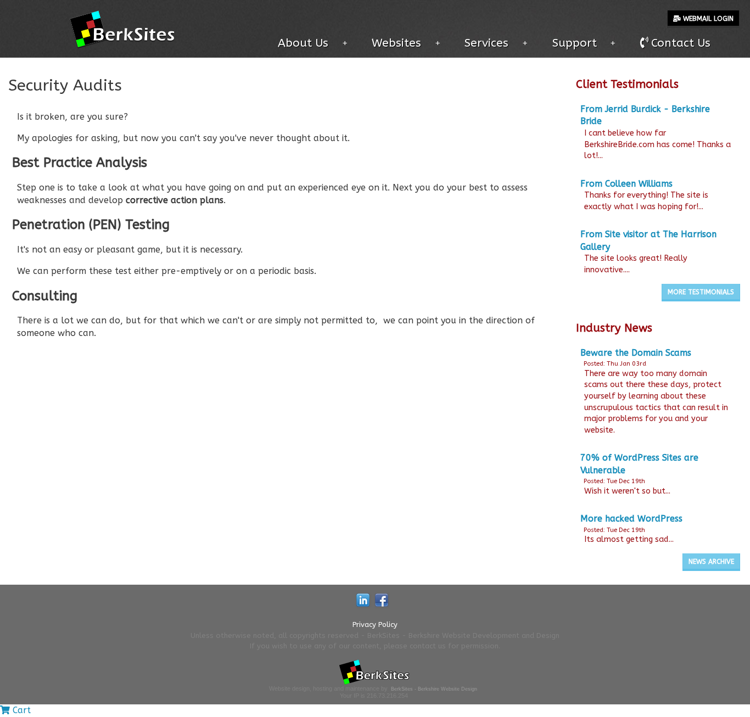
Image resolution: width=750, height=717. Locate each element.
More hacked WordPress (631, 518)
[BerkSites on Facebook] (381, 599)
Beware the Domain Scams (635, 353)
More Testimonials (701, 292)
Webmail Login (707, 19)
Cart (20, 710)
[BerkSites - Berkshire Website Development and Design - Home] (125, 28)
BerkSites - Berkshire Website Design (434, 689)
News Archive (711, 561)
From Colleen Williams (626, 183)
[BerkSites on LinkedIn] (363, 599)
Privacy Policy (375, 624)
